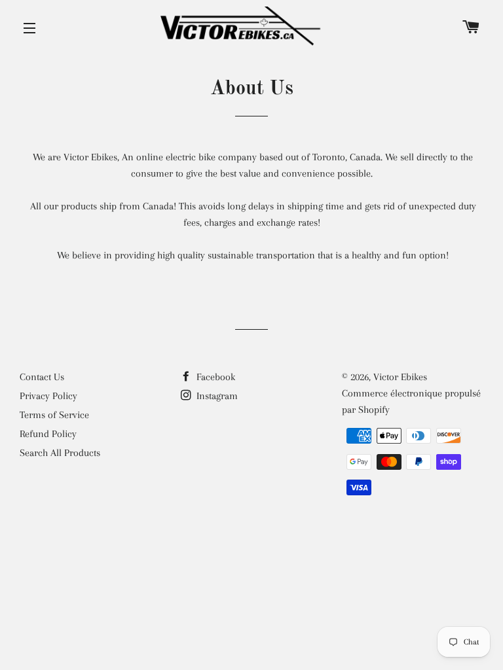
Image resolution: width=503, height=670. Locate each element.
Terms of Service (54, 415)
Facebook (214, 377)
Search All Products (60, 453)
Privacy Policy (48, 396)
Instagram (216, 396)
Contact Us (42, 377)
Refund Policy (48, 434)
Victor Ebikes (400, 377)
